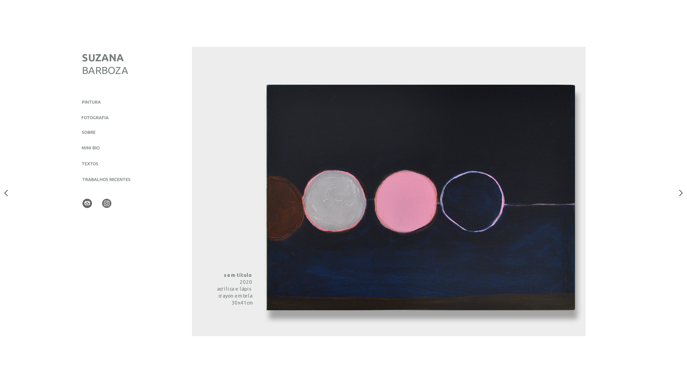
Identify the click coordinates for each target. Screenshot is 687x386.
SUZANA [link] (104, 57)
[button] (6, 193)
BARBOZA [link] (105, 70)
